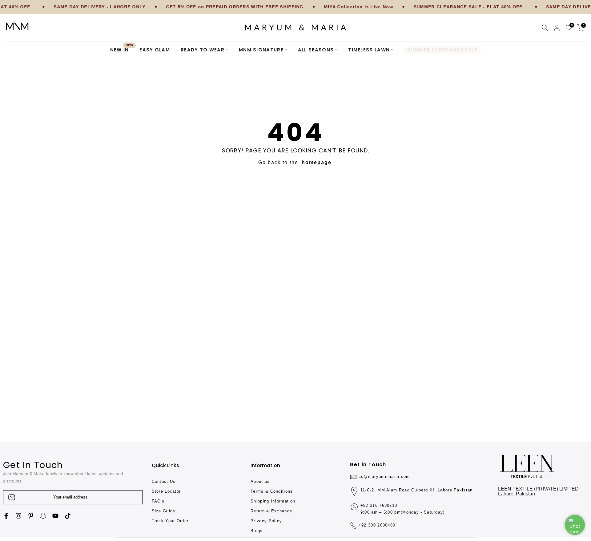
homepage (317, 162)
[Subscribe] (131, 497)
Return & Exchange (271, 511)
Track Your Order (170, 521)
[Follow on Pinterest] (31, 515)
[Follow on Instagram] (18, 515)
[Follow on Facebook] (6, 515)
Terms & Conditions (272, 491)
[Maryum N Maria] (17, 26)
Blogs (257, 530)
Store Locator (166, 491)
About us (260, 481)
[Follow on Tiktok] (68, 515)
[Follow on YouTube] (55, 515)
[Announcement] (83, 7)
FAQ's (158, 501)
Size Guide (163, 511)
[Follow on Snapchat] (43, 515)
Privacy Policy (266, 521)
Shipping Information (273, 501)
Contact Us (164, 481)
